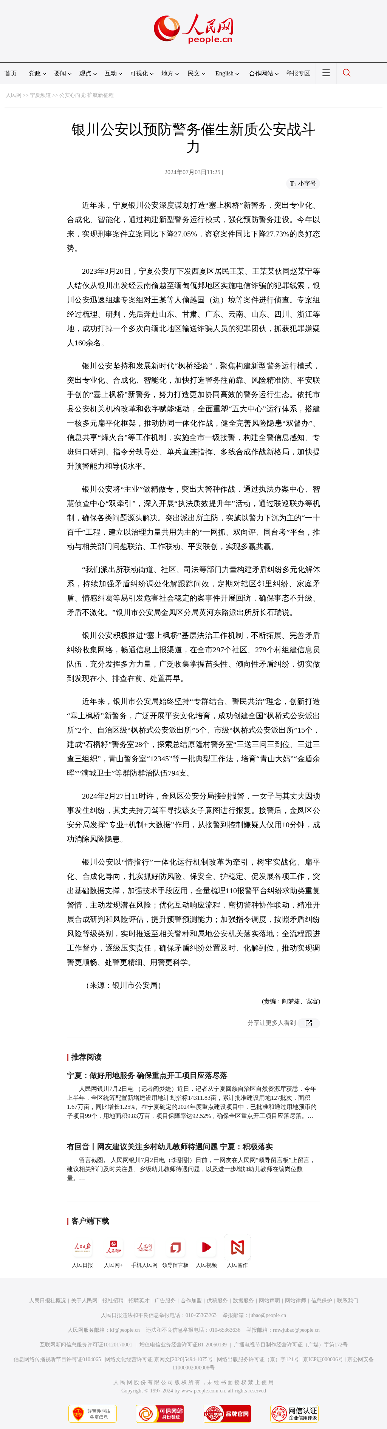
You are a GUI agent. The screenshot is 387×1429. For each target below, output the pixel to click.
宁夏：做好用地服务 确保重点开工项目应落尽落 (147, 1075)
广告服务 (165, 1300)
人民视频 (206, 1265)
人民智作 (237, 1265)
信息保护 (321, 1300)
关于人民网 (84, 1300)
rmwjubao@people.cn (296, 1330)
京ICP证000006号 (323, 1359)
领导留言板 (175, 1265)
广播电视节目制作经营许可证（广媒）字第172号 (291, 1345)
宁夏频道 (40, 95)
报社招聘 (113, 1300)
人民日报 (82, 1265)
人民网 (14, 95)
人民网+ (113, 1265)
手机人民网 (144, 1265)
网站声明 (269, 1300)
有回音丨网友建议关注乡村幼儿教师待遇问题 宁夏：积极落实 (170, 1146)
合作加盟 (191, 1300)
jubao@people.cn (267, 1315)
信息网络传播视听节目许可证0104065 (57, 1359)
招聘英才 (139, 1300)
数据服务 (243, 1300)
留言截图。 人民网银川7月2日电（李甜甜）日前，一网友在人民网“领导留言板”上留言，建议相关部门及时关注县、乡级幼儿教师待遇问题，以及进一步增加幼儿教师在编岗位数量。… (191, 1169)
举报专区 (298, 73)
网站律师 (295, 1300)
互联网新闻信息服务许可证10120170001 (86, 1345)
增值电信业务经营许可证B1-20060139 (183, 1345)
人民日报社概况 (47, 1300)
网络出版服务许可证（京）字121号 (258, 1359)
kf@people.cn (125, 1330)
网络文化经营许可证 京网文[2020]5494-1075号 (159, 1359)
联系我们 (347, 1300)
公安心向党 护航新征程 (86, 95)
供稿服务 (217, 1300)
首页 (11, 73)
